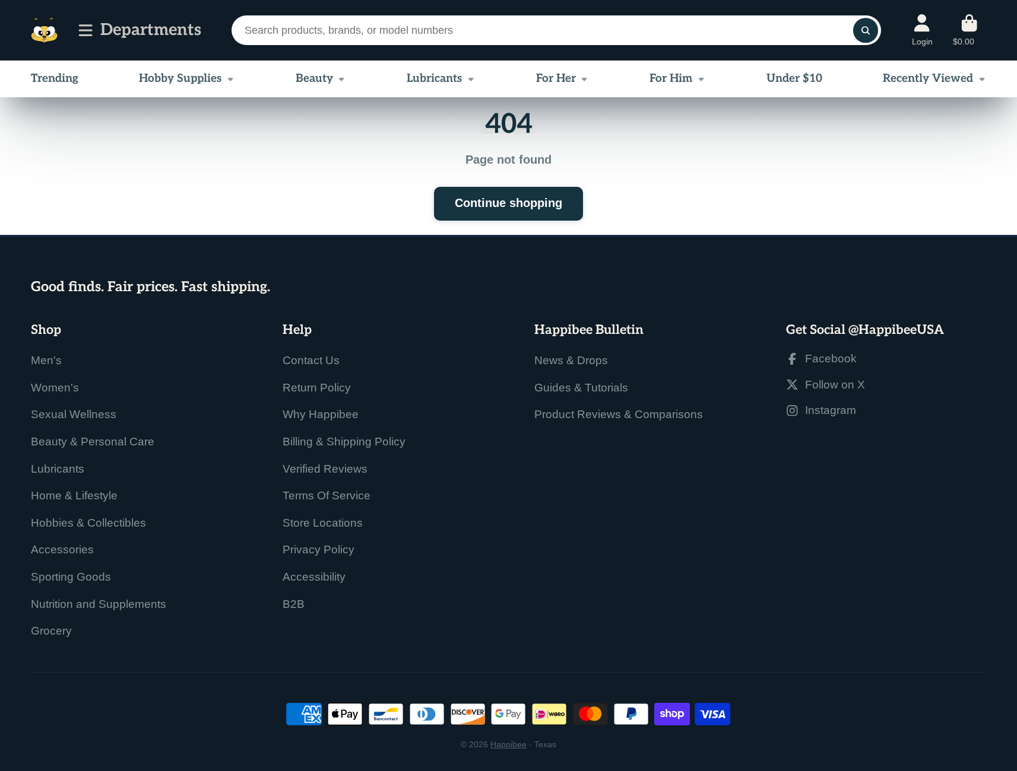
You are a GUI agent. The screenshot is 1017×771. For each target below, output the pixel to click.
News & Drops (571, 360)
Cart (969, 30)
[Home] (44, 30)
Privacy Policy (318, 549)
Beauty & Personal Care (92, 441)
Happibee (508, 744)
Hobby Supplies (180, 78)
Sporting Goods (71, 577)
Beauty (314, 78)
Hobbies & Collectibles (88, 523)
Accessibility (314, 577)
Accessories (62, 549)
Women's (55, 387)
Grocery (51, 631)
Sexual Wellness (73, 414)
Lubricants (434, 78)
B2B (294, 604)
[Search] (865, 30)
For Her (556, 78)
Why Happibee (321, 414)
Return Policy (317, 387)
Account (922, 30)
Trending (54, 78)
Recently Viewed (928, 78)
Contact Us (311, 360)
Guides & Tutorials (581, 387)
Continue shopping (508, 202)
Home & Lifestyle (74, 495)
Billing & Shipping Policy (344, 441)
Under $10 (794, 78)
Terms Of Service (326, 495)
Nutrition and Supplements (98, 604)
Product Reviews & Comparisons (618, 414)
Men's (46, 360)
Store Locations (323, 523)
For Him (671, 78)
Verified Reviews (325, 469)
